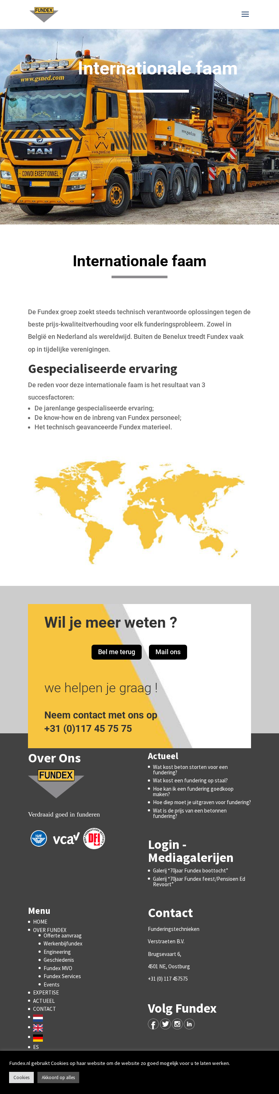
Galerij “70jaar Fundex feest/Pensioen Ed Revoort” (199, 881)
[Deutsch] (39, 1037)
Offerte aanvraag (63, 935)
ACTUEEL (44, 1000)
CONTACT (44, 1008)
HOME (40, 921)
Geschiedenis (59, 959)
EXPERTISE (46, 992)
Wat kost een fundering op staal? (190, 780)
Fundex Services (62, 976)
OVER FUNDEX (49, 930)
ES (36, 1047)
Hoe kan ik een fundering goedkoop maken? (193, 791)
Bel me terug (116, 652)
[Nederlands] (39, 1017)
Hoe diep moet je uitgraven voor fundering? (202, 802)
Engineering (57, 951)
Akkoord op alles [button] (58, 1077)
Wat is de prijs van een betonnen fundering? (190, 813)
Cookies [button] (21, 1077)
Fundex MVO (58, 968)
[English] (39, 1027)
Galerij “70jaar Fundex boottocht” (190, 870)
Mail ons (168, 652)
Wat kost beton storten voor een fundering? (190, 769)
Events (52, 984)
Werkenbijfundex (63, 943)
